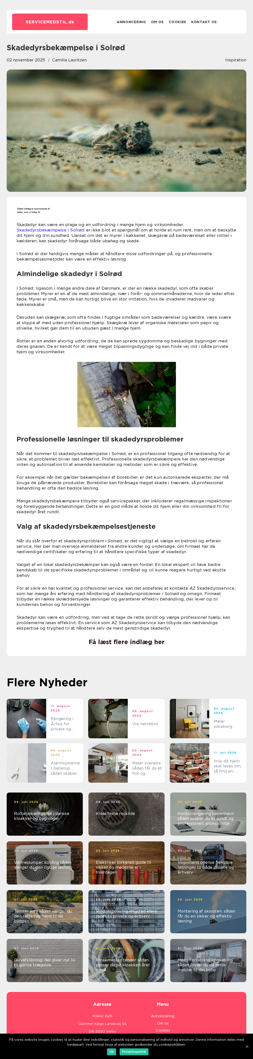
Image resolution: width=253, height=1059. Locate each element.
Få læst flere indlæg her (127, 642)
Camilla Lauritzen (69, 60)
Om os (157, 22)
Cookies (177, 22)
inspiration (235, 60)
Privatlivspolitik (134, 1052)
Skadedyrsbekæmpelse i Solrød (51, 230)
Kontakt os (204, 22)
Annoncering (131, 22)
